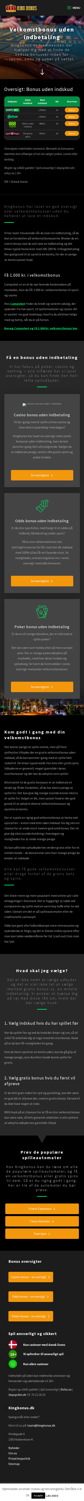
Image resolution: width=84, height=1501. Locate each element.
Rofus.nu (66, 1389)
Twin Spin (40, 1234)
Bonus (72, 109)
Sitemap (14, 1464)
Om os (12, 1453)
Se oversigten (40, 475)
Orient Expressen (40, 1209)
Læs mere (52, 1495)
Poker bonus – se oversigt (29, 1316)
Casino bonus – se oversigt (28, 1277)
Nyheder (14, 1448)
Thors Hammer (40, 1221)
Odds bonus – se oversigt (28, 1296)
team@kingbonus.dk (41, 1425)
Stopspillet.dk (17, 1395)
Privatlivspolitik (19, 1458)
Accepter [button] (38, 1495)
